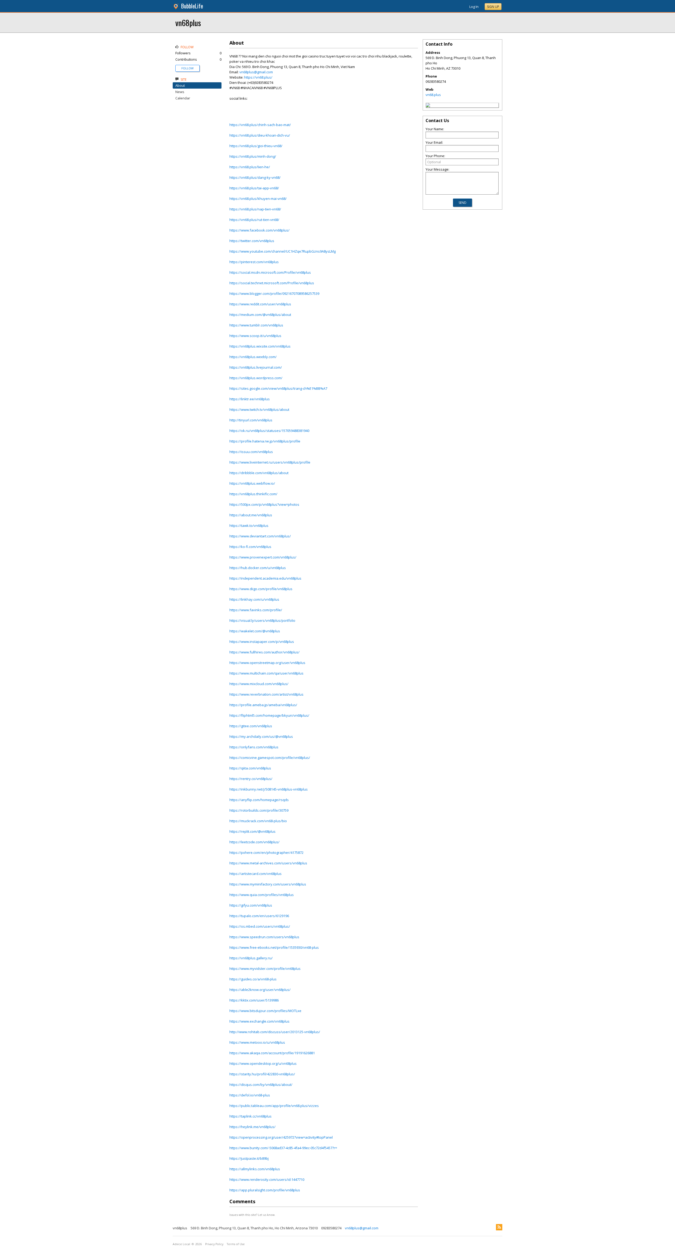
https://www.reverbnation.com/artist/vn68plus (266, 694)
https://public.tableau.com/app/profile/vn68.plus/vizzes (274, 1105)
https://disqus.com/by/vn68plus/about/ (260, 1084)
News (179, 91)
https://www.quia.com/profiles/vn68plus (261, 894)
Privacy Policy (214, 1244)
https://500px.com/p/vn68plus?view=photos (264, 504)
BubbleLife (192, 6)
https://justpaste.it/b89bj (249, 1158)
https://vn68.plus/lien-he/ (249, 167)
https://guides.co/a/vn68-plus (253, 979)
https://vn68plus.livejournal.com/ (255, 367)
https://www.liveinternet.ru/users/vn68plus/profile (269, 462)
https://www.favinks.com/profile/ (255, 610)
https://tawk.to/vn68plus (248, 525)
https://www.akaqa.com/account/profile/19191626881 (272, 1053)
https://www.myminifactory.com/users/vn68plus (267, 884)
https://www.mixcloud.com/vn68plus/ (258, 683)
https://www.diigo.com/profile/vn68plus (260, 588)
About (180, 85)
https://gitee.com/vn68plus (250, 726)
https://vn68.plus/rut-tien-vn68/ (254, 219)
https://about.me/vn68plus (250, 515)
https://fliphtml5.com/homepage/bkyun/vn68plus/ (269, 715)
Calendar (182, 98)
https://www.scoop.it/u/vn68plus (255, 335)
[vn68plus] (428, 106)
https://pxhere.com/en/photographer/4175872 (266, 852)
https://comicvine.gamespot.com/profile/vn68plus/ (269, 757)
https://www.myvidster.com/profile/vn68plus (265, 968)
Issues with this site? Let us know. (252, 1215)
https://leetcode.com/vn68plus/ (254, 842)
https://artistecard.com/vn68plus (255, 873)
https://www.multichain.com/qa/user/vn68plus (266, 673)
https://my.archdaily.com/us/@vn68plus (261, 736)
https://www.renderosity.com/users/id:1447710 (266, 1179)
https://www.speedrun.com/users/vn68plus (264, 937)
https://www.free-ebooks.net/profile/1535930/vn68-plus (274, 947)
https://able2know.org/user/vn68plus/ (260, 989)
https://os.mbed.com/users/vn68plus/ (259, 926)
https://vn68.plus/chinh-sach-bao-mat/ (260, 124)
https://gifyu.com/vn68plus (250, 905)
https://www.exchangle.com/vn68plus (259, 1021)
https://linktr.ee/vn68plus (249, 399)
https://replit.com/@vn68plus (252, 831)
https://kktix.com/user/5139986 (254, 1000)
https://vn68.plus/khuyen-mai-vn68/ (258, 198)
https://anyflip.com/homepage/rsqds (259, 799)
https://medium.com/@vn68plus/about (260, 314)
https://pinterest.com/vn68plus (254, 261)
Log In (474, 6)
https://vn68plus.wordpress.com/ (255, 377)
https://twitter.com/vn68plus (251, 240)
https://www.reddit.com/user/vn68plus (260, 304)
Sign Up (493, 6)
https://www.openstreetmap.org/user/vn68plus (267, 662)
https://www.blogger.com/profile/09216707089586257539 (274, 293)
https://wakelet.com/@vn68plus (254, 631)
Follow (187, 68)
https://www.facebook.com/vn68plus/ (259, 230)
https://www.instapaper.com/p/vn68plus (261, 641)
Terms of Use (236, 1244)
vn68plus (188, 22)
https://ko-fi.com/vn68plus (250, 546)
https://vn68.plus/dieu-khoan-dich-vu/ (259, 135)
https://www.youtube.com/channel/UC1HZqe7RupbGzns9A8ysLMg (282, 251)
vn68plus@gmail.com (256, 72)
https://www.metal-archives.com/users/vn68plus (268, 863)
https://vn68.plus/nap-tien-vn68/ (255, 209)
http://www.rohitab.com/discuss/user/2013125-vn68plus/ (274, 1031)
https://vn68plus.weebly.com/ (253, 356)
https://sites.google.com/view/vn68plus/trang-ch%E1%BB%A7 (278, 388)
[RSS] (499, 1227)
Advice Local (181, 1244)
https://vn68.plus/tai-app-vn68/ (254, 188)
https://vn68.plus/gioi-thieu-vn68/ (255, 145)
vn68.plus (433, 94)
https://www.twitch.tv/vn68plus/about (259, 409)
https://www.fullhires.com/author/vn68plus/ (264, 652)
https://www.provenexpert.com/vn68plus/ (262, 557)
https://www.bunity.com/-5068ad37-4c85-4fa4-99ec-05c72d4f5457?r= (283, 1147)
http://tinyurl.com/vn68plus (250, 420)
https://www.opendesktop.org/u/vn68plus (263, 1063)
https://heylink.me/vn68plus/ (252, 1126)
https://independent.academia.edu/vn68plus (265, 578)
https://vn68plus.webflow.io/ (252, 483)
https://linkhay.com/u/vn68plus (254, 599)
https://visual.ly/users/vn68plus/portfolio (262, 620)
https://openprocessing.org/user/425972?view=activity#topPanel (281, 1137)
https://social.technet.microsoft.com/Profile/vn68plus (271, 283)
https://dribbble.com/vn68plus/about (258, 472)
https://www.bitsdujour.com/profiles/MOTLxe (265, 1010)
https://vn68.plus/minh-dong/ (252, 156)
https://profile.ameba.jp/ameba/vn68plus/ (263, 704)
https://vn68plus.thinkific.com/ (253, 494)
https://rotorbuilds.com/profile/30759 (258, 810)
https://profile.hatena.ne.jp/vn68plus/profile (264, 441)
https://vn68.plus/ (258, 77)
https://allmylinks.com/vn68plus (254, 1169)
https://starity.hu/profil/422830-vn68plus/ (262, 1074)
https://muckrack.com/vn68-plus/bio (258, 820)
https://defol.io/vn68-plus (249, 1095)
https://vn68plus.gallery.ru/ (251, 958)
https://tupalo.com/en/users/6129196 (259, 915)
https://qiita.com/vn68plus (250, 768)
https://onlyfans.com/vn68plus (253, 747)
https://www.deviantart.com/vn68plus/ (260, 536)
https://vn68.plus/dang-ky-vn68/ (255, 177)
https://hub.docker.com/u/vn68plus (257, 567)
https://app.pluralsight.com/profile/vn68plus (264, 1190)
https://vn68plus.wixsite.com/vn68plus (260, 346)
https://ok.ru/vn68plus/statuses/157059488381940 (269, 430)
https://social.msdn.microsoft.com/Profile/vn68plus (270, 272)
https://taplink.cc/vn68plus (250, 1116)
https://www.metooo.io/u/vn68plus (257, 1042)
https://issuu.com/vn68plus (251, 451)
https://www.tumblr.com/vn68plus (256, 325)
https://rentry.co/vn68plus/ (250, 778)
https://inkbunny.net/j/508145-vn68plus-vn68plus (268, 789)
